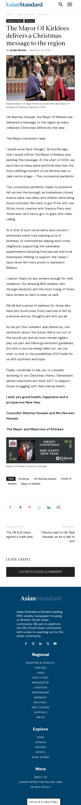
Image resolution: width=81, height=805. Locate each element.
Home (9, 14)
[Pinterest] (29, 507)
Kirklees (42, 14)
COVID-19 (66, 478)
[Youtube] (55, 643)
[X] (20, 507)
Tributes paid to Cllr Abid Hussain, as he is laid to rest (58, 537)
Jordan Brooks (18, 50)
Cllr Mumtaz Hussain (45, 478)
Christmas (23, 478)
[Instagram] (33, 643)
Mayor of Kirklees (30, 483)
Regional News (25, 14)
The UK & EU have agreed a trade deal (19, 535)
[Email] (58, 507)
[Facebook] (10, 507)
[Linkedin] (48, 507)
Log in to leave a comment (40, 571)
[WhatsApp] (39, 507)
